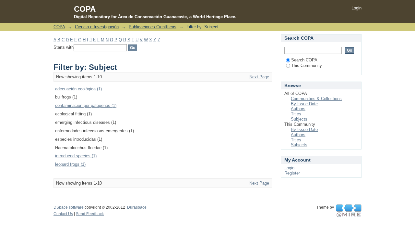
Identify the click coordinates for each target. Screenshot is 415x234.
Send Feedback (90, 214)
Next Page (259, 76)
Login (356, 8)
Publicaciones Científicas (152, 26)
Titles (296, 113)
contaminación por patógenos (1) (85, 105)
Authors (298, 108)
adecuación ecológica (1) (78, 88)
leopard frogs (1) (70, 164)
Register (292, 173)
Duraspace (137, 207)
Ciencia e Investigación (97, 26)
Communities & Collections (316, 98)
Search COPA (304, 60)
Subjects (299, 119)
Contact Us (63, 214)
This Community (306, 65)
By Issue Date (304, 103)
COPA (59, 26)
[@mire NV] (349, 211)
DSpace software (68, 207)
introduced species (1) (76, 155)
